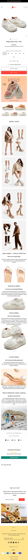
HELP (13, 527)
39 (4, 53)
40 (8, 53)
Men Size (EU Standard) (14, 50)
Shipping (12, 46)
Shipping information (14, 433)
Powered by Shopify (14, 558)
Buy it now (14, 72)
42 (16, 53)
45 (14, 57)
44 (23, 53)
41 (12, 53)
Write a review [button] (14, 457)
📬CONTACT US (13, 546)
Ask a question (14, 435)
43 (19, 53)
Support (13, 530)
